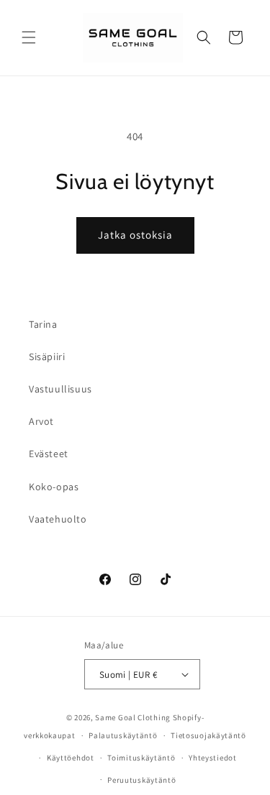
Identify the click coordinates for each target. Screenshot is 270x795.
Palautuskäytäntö (123, 735)
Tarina (43, 324)
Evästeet (48, 453)
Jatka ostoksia (135, 235)
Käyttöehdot (70, 758)
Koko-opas (53, 486)
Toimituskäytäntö (141, 758)
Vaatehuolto (58, 519)
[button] (29, 37)
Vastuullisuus (60, 388)
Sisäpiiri (47, 356)
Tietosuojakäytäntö (208, 735)
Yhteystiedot (212, 758)
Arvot (41, 421)
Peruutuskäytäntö (141, 780)
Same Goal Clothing (133, 717)
